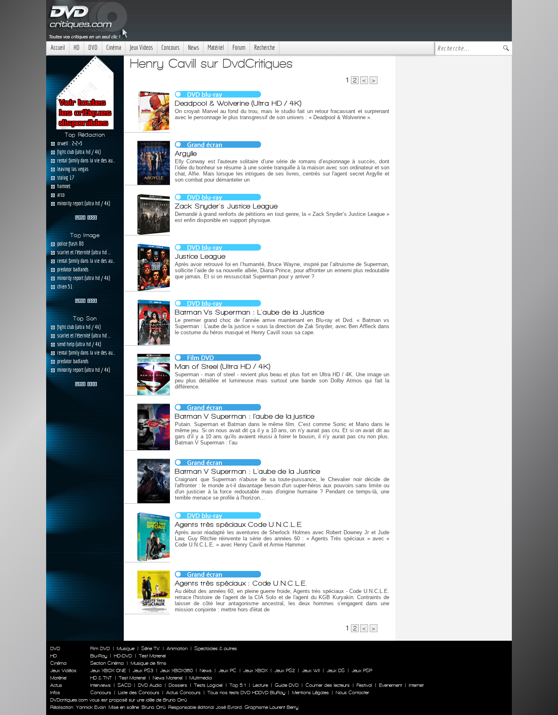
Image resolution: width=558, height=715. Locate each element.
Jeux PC (228, 670)
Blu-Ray (98, 655)
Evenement (390, 685)
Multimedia (201, 677)
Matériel (216, 47)
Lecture (260, 685)
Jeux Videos (141, 47)
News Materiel (168, 677)
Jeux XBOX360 (176, 670)
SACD (124, 685)
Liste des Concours (138, 692)
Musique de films (148, 663)
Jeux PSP (362, 670)
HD (77, 47)
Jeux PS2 (285, 670)
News (193, 47)
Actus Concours (183, 692)
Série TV (150, 648)
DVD (93, 47)
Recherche (264, 47)
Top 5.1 (238, 685)
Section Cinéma (107, 663)
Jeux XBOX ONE (108, 670)
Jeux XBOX (255, 670)
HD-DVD (123, 655)
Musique (125, 648)
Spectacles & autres (215, 648)
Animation (177, 648)
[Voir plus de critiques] (86, 216)
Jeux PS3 (143, 670)
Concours (170, 47)
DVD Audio (150, 685)
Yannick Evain (91, 707)
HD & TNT (101, 677)
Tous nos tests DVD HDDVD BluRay (246, 692)
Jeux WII (311, 670)
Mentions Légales (310, 692)
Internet (416, 685)
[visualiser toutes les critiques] (85, 91)
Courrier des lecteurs (328, 685)
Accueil (58, 47)
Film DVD (100, 648)
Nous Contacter (351, 692)
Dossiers (178, 685)
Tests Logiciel (208, 685)
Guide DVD (287, 685)
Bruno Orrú (153, 707)
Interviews (100, 685)
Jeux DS (336, 670)
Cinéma (113, 47)
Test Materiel (152, 655)
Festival (364, 685)
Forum (239, 47)
